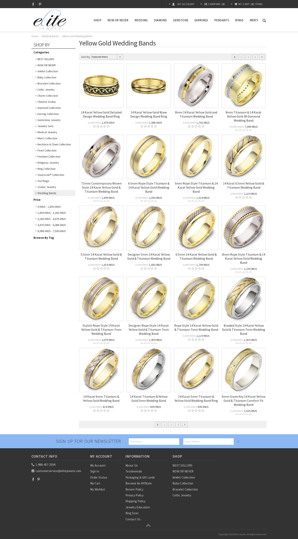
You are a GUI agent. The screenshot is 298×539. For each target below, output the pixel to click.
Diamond (160, 20)
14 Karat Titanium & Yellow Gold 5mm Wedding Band (148, 398)
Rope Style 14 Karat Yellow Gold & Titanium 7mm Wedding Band (196, 327)
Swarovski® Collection (51, 175)
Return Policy (134, 489)
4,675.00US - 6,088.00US (52, 225)
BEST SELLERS (46, 59)
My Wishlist (97, 489)
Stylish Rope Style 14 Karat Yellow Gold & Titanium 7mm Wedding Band (101, 329)
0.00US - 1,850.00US (49, 206)
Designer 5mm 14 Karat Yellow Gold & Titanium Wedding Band (148, 256)
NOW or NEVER (118, 20)
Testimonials (133, 471)
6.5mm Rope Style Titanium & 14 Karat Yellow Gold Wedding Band (148, 187)
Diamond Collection (49, 108)
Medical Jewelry (47, 132)
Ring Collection (47, 169)
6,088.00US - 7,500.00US (52, 231)
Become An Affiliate (138, 483)
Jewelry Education (137, 507)
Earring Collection (48, 114)
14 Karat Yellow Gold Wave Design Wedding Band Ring (148, 114)
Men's (254, 20)
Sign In (94, 471)
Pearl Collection (47, 150)
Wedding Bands (50, 36)
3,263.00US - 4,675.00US (52, 219)
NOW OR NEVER (47, 65)
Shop (97, 20)
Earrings (201, 20)
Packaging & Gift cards (140, 477)
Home (34, 36)
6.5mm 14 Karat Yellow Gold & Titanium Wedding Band (196, 256)
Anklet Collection (48, 71)
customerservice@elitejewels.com (58, 471)
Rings (239, 20)
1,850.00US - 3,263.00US (52, 213)
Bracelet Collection (49, 83)
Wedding (141, 20)
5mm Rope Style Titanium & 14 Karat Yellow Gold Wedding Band (196, 187)
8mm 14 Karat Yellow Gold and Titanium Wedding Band (196, 114)
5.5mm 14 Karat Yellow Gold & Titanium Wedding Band (101, 256)
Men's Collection (47, 138)
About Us (131, 465)
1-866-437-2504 (45, 465)
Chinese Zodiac (47, 102)
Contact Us (132, 519)
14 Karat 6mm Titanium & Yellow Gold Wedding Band (101, 398)
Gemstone (180, 20)
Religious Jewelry (48, 162)
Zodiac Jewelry (47, 187)
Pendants (221, 20)
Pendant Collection (49, 156)
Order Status (98, 477)
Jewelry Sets (46, 126)
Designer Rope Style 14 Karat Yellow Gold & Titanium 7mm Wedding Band (149, 329)
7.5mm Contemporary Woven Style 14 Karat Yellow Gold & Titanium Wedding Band (101, 187)
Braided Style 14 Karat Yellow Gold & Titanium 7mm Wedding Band (243, 329)
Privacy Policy (134, 495)
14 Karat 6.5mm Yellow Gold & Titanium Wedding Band (243, 185)
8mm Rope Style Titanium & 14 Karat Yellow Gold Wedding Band (243, 258)
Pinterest (40, 4)
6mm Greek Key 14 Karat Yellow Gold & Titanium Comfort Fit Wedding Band (243, 400)
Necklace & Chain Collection (54, 144)
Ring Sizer (132, 513)
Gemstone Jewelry (49, 120)
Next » (262, 57)
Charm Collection (48, 95)
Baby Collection (47, 77)
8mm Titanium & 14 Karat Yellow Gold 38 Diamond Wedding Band (244, 116)
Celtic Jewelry (46, 89)
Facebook (33, 4)
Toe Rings (43, 181)
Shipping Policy (135, 501)
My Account (98, 465)
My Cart (95, 483)
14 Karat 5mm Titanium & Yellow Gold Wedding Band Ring (196, 398)
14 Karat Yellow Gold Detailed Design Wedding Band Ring (101, 114)
